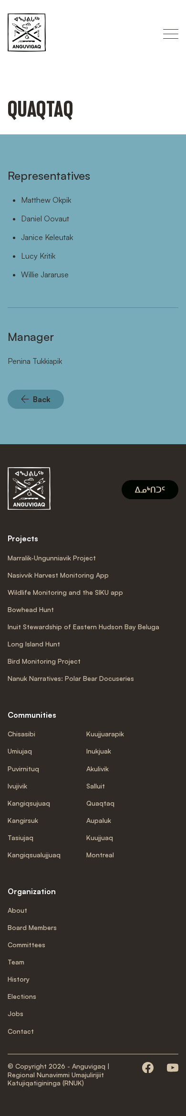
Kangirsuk (23, 820)
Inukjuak (98, 751)
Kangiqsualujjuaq (34, 855)
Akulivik (97, 769)
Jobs (15, 1013)
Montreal (100, 855)
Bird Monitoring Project (44, 661)
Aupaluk (98, 820)
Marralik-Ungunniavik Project (52, 558)
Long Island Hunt (34, 644)
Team (16, 962)
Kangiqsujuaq (29, 803)
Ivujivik (17, 786)
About (17, 910)
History (19, 979)
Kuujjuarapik (105, 734)
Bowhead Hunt (31, 609)
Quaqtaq (100, 803)
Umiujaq (20, 751)
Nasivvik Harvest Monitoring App (58, 575)
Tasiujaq (20, 837)
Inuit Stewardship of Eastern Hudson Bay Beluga (83, 627)
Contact (21, 1031)
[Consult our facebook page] (148, 1068)
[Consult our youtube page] (172, 1068)
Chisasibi (21, 734)
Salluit (95, 786)
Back (42, 399)
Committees (26, 945)
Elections (22, 996)
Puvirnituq (23, 769)
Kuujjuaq (99, 837)
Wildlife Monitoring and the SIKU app (65, 592)
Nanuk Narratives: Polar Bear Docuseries (71, 678)
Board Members (32, 927)
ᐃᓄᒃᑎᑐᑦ (150, 489)
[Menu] (170, 34)
